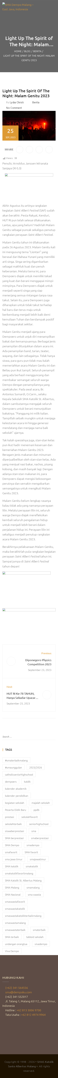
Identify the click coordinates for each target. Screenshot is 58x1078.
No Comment (14, 107)
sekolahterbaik (13, 824)
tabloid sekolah (35, 937)
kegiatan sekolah (14, 802)
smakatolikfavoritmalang (19, 873)
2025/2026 (35, 767)
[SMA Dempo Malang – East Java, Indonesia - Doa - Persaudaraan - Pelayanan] (18, 6)
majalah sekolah (41, 802)
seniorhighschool (38, 824)
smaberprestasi (40, 838)
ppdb (36, 809)
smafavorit (11, 852)
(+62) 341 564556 (16, 987)
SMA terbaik (12, 937)
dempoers (11, 781)
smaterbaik (39, 929)
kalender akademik (16, 788)
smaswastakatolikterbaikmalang (23, 915)
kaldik (27, 781)
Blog (27, 51)
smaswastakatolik (15, 908)
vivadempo (41, 944)
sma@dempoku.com (18, 992)
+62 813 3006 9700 (29, 1010)
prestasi (9, 817)
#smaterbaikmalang (16, 760)
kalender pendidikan (16, 795)
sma (33, 831)
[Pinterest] (39, 149)
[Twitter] (29, 149)
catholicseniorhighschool (19, 774)
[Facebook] (19, 149)
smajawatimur (38, 859)
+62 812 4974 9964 (33, 1014)
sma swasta (34, 894)
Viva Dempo (12, 951)
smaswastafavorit (15, 901)
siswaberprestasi (14, 831)
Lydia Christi (17, 102)
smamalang (33, 887)
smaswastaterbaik (15, 929)
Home (18, 51)
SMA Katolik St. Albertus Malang (23, 880)
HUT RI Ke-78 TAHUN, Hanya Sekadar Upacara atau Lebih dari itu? (22, 697)
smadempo (33, 845)
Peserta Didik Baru (15, 809)
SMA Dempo (12, 845)
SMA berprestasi (14, 838)
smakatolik (32, 866)
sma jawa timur (13, 859)
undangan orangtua (16, 944)
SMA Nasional (12, 894)
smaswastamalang (15, 922)
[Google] (49, 149)
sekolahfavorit (29, 817)
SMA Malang (12, 887)
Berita (37, 51)
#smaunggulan (13, 767)
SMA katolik (11, 866)
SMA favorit (31, 852)
